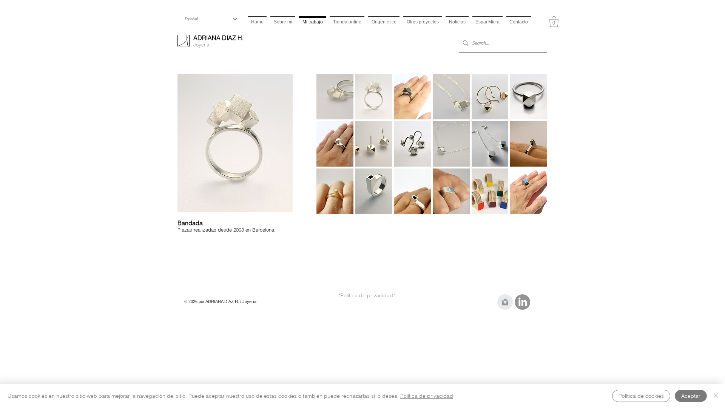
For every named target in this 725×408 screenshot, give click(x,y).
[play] (531, 208)
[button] (553, 21)
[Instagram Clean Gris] (505, 302)
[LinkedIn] (522, 302)
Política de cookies (641, 396)
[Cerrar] (715, 396)
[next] (531, 150)
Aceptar (690, 396)
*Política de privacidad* (366, 295)
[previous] (332, 150)
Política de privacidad (426, 396)
